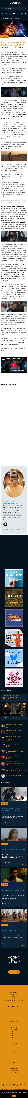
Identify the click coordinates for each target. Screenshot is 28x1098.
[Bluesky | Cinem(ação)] (14, 657)
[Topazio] (14, 617)
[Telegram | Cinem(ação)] (14, 578)
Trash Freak (14, 1056)
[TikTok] (18, 14)
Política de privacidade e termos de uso (14, 1000)
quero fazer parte (14, 971)
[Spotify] (22, 14)
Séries (14, 1062)
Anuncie (14, 998)
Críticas (14, 1027)
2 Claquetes (14, 1031)
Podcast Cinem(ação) (14, 1009)
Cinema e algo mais (14, 1046)
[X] (10, 14)
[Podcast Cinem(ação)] (14, 637)
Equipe (14, 996)
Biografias (14, 1015)
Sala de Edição (14, 1070)
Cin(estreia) (14, 1048)
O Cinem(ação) (14, 992)
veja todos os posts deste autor (13, 529)
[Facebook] (6, 14)
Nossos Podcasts (14, 1006)
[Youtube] (26, 14)
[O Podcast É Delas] (14, 677)
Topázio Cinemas (14, 1072)
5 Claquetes (14, 1037)
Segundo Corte (14, 1021)
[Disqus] (14, 405)
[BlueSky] (14, 14)
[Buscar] (25, 8)
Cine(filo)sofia (14, 1058)
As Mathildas (14, 1013)
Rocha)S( (14, 1054)
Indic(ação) (14, 1019)
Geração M (14, 1011)
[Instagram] (2, 14)
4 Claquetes (7, 17)
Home (2, 17)
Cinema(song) (14, 1050)
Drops (14, 1017)
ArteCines (14, 1060)
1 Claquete (14, 1029)
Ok (14, 1096)
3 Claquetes (14, 1033)
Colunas (14, 1043)
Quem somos (14, 994)
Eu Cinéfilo (14, 1052)
